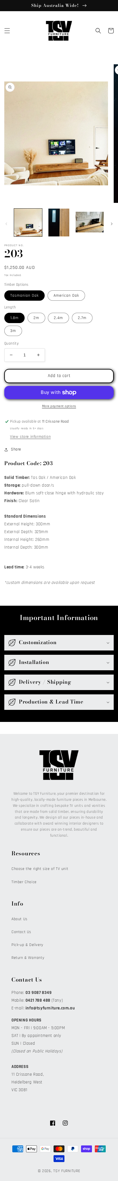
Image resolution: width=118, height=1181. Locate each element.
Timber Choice (24, 882)
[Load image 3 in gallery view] (90, 223)
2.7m (82, 317)
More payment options (59, 406)
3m (13, 330)
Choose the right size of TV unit (39, 868)
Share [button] (16, 449)
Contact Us (21, 932)
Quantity (11, 343)
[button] (7, 30)
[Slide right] (111, 223)
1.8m (14, 317)
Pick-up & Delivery (27, 944)
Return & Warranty (27, 957)
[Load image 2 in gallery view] (59, 223)
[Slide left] (6, 223)
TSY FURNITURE (66, 1171)
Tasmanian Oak (24, 295)
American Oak (66, 295)
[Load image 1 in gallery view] (28, 223)
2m (36, 317)
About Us (19, 919)
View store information (30, 436)
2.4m (58, 317)
